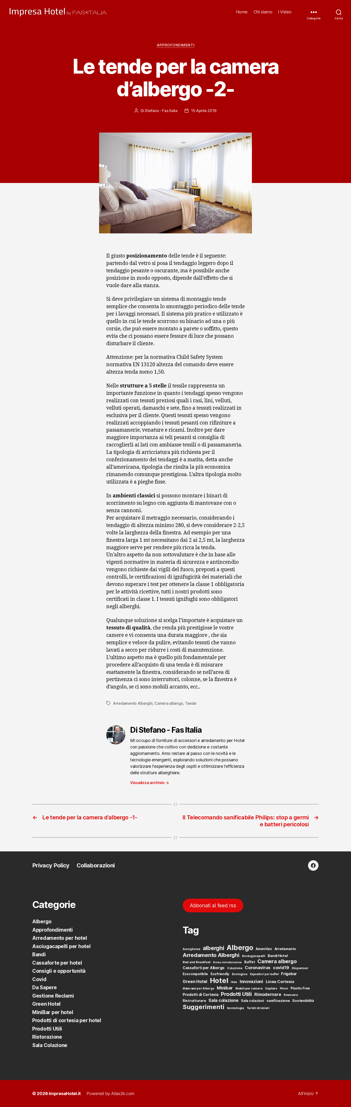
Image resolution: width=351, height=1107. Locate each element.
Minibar (225, 987)
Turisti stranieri (258, 1008)
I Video (285, 11)
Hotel (219, 980)
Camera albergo (168, 703)
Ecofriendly (220, 974)
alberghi (213, 948)
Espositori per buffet (264, 974)
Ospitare (271, 988)
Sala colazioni (252, 1001)
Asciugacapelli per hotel (61, 946)
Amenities (264, 949)
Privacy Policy (50, 865)
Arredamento (285, 949)
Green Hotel (46, 1004)
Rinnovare (291, 995)
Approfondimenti (175, 45)
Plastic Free (300, 988)
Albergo (42, 921)
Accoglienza (191, 949)
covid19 (281, 967)
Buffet (249, 962)
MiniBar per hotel (52, 1012)
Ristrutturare (194, 1001)
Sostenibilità (303, 1001)
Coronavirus (257, 967)
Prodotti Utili (47, 1029)
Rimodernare (267, 994)
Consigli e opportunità (58, 971)
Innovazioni (251, 981)
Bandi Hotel (277, 956)
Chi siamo (263, 11)
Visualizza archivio (149, 782)
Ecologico (240, 974)
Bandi (39, 954)
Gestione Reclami (53, 996)
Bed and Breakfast (196, 962)
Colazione (234, 968)
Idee (234, 982)
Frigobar (289, 973)
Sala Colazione (49, 1045)
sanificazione (278, 1001)
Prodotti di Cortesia (200, 994)
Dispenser (300, 968)
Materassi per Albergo (198, 988)
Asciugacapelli (253, 956)
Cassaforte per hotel (57, 963)
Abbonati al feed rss (213, 905)
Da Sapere (44, 987)
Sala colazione (223, 1000)
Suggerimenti (203, 1006)
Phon (284, 988)
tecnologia (235, 1008)
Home (242, 11)
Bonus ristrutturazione (227, 962)
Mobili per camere (248, 988)
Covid (39, 979)
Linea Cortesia (280, 981)
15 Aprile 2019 (204, 110)
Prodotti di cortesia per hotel (66, 1020)
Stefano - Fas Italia (161, 110)
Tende (191, 703)
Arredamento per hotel (59, 938)
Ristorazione (47, 1037)
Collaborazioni (96, 865)
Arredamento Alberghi (133, 703)
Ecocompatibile (195, 974)
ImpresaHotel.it (65, 1093)
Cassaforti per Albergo (203, 968)
